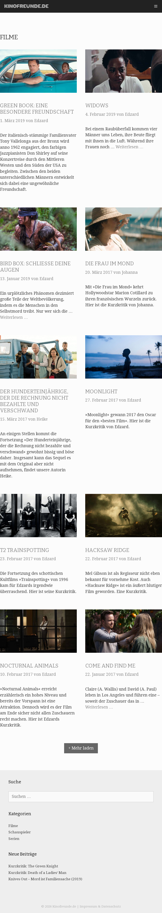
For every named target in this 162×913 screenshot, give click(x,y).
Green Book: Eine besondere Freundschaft (37, 108)
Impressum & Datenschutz (100, 906)
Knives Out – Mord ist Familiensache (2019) (45, 879)
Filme (13, 826)
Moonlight (101, 391)
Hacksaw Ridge (107, 550)
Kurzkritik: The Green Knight (33, 866)
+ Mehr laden (81, 748)
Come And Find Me (110, 666)
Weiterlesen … (129, 146)
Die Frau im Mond (109, 263)
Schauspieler (19, 832)
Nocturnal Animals (29, 666)
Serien (13, 839)
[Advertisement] (81, 19)
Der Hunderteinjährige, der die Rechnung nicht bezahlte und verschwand (34, 401)
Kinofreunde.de (26, 6)
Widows (96, 105)
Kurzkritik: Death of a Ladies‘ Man (37, 873)
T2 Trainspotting (24, 550)
